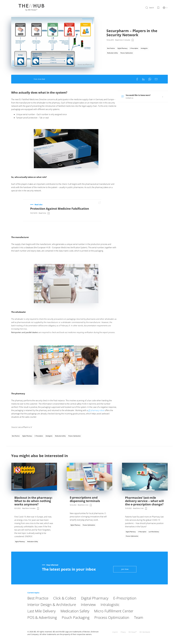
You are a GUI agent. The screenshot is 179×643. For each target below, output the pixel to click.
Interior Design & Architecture (51, 604)
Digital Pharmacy (94, 598)
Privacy (123, 632)
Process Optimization (111, 617)
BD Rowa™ (133, 632)
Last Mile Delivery (41, 611)
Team (138, 617)
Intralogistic (110, 604)
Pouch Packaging (76, 617)
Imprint (115, 632)
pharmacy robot (97, 410)
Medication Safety (75, 611)
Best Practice (37, 598)
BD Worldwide (145, 632)
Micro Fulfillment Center (113, 611)
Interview (88, 604)
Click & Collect (64, 598)
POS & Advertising (42, 617)
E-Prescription (124, 598)
